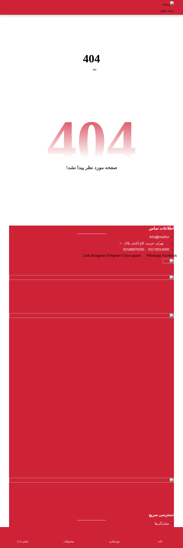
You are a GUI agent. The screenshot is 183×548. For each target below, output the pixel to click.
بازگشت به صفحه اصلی (91, 184)
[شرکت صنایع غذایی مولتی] (165, 7)
